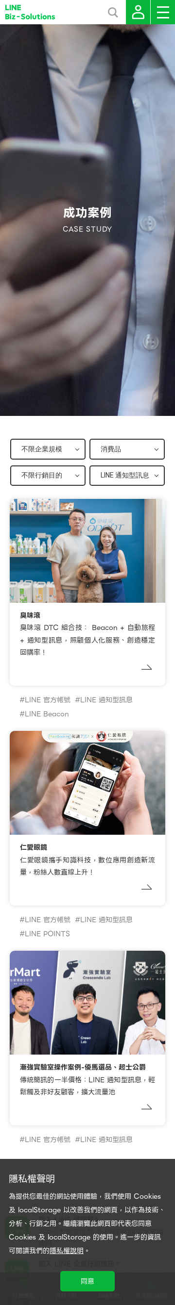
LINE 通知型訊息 (106, 699)
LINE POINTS (47, 933)
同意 (87, 1281)
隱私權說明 (67, 1250)
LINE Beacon (47, 714)
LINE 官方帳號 (47, 699)
